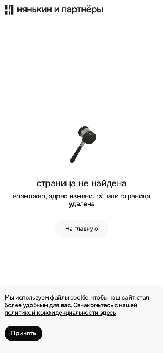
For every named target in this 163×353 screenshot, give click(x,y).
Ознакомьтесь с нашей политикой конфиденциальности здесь (71, 309)
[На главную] (72, 7)
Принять (23, 333)
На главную (81, 229)
